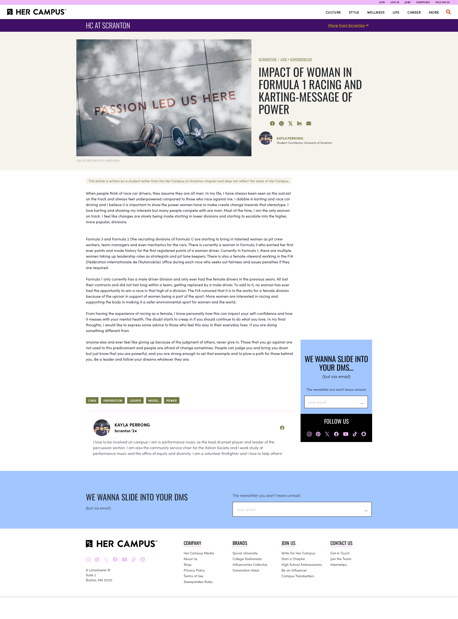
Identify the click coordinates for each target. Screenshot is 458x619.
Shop (188, 564)
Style (354, 12)
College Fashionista (247, 558)
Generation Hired (246, 570)
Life (396, 12)
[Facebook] (272, 123)
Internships (338, 564)
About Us (190, 558)
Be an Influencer (294, 570)
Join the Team (340, 558)
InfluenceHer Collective (250, 564)
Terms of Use (193, 575)
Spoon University (245, 553)
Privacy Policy (194, 570)
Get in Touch (339, 553)
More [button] (434, 12)
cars (92, 400)
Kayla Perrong (290, 138)
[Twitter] (290, 123)
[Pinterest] (281, 123)
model (153, 400)
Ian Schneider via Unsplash (98, 160)
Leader (135, 400)
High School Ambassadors (301, 564)
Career (414, 12)
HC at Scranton (108, 25)
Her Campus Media (199, 553)
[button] (448, 12)
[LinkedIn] (299, 123)
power (171, 400)
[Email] (308, 123)
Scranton (267, 59)
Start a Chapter (293, 558)
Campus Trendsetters (297, 575)
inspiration (112, 400)
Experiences (301, 59)
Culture (333, 12)
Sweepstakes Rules (198, 581)
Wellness (376, 12)
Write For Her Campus (298, 553)
